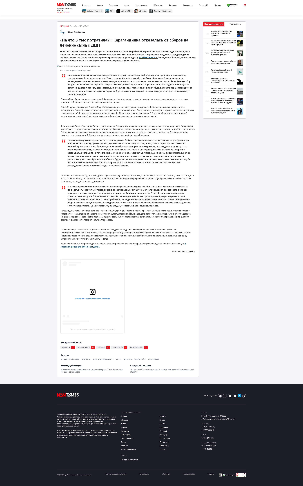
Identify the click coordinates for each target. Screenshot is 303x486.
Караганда (164, 427)
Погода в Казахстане (129, 460)
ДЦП (119, 359)
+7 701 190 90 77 (207, 449)
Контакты (211, 474)
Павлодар (163, 435)
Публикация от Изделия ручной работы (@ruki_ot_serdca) (92, 329)
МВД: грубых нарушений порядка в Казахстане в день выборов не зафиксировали (223, 43)
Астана (124, 416)
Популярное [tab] (235, 24)
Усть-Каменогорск (128, 449)
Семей (162, 420)
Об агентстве (166, 474)
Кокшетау (125, 431)
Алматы (163, 416)
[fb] (225, 396)
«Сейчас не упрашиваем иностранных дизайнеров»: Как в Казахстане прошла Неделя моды (91, 370)
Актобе (162, 424)
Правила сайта (144, 474)
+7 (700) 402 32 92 (63, 13)
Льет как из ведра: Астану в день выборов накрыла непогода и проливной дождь (223, 91)
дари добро (141, 359)
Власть (100, 5)
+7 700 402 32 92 (207, 430)
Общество (158, 5)
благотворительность (104, 359)
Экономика (113, 5)
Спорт (127, 5)
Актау (123, 424)
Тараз (123, 442)
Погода (218, 5)
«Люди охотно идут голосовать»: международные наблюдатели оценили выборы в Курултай (223, 101)
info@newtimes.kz (208, 446)
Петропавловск (127, 438)
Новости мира (141, 5)
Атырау (124, 427)
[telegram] (244, 396)
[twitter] (239, 396)
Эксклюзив (187, 5)
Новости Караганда (70, 359)
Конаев (162, 449)
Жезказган (164, 446)
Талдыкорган (165, 438)
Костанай (163, 431)
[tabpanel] (224, 73)
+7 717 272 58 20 (207, 427)
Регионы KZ (203, 5)
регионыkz (154, 359)
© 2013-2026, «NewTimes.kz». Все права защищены (74, 475)
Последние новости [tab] (213, 24)
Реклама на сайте (189, 474)
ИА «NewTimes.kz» (148, 57)
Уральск (124, 446)
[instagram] (230, 396)
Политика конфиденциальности (115, 474)
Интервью (173, 5)
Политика (86, 5)
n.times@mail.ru (207, 438)
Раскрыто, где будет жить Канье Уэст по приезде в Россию (223, 62)
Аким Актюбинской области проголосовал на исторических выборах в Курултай (223, 111)
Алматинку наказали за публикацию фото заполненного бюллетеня (223, 81)
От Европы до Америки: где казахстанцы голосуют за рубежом (221, 33)
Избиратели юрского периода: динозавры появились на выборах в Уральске (222, 53)
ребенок (86, 359)
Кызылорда (125, 435)
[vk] (220, 396)
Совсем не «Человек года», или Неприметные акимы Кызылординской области (162, 370)
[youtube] (235, 396)
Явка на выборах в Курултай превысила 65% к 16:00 (221, 71)
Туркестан (164, 442)
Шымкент (125, 420)
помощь (128, 359)
